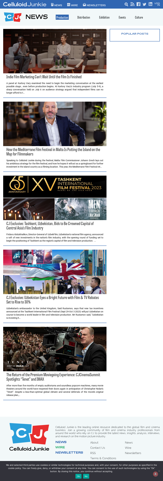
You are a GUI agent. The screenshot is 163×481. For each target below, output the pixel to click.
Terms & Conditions (103, 458)
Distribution (83, 18)
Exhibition (104, 18)
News (58, 5)
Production (62, 18)
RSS (93, 453)
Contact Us (97, 447)
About (94, 442)
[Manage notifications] (155, 474)
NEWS (36, 17)
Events (122, 18)
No (86, 476)
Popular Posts (134, 34)
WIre (74, 5)
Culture (139, 18)
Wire (60, 447)
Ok (78, 476)
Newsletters (96, 5)
